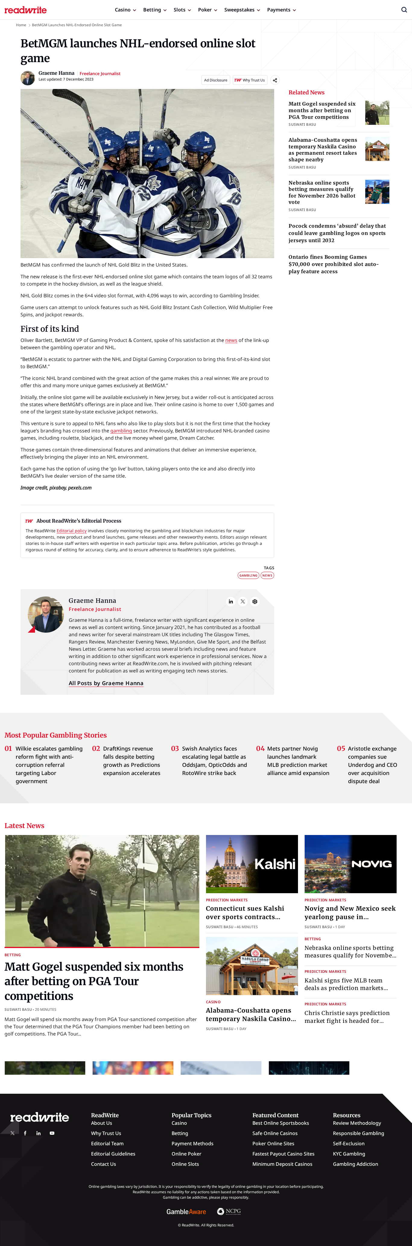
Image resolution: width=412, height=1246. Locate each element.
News (267, 575)
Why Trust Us (106, 1133)
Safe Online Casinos (275, 1133)
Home (21, 24)
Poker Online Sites (273, 1143)
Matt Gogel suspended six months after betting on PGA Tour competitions (322, 110)
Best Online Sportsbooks (280, 1123)
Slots (179, 9)
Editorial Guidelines (113, 1153)
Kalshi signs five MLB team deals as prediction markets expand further (344, 988)
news (231, 340)
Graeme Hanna (92, 600)
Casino (123, 9)
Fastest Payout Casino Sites (283, 1153)
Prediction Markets (227, 900)
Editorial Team (107, 1143)
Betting (152, 9)
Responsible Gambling (358, 1133)
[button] (404, 9)
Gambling (248, 575)
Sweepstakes (239, 9)
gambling (121, 430)
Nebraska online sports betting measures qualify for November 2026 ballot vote (322, 192)
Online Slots (185, 1164)
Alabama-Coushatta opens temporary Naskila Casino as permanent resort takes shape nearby (323, 150)
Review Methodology (357, 1123)
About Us (101, 1123)
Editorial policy (72, 530)
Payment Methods (193, 1143)
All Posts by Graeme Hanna (106, 683)
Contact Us (103, 1164)
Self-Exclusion (349, 1143)
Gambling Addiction (355, 1164)
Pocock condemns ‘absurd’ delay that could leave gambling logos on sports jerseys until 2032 (337, 233)
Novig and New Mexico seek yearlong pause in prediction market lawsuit (350, 917)
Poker (205, 9)
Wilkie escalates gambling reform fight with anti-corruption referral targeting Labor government (49, 765)
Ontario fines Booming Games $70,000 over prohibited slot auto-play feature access (334, 264)
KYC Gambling (349, 1153)
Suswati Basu (18, 1009)
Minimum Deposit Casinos (282, 1164)
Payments (278, 9)
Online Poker (186, 1153)
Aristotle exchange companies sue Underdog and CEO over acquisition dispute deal (372, 765)
